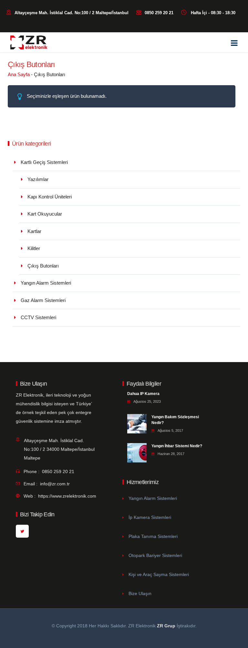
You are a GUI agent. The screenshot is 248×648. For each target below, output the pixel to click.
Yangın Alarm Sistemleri (46, 283)
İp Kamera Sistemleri (150, 517)
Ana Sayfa (19, 74)
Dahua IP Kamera (143, 393)
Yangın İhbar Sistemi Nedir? (176, 446)
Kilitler (33, 248)
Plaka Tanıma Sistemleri (153, 536)
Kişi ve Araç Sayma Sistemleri (159, 574)
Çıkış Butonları (43, 265)
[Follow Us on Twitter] (22, 531)
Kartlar (34, 231)
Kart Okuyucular (44, 214)
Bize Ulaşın (140, 593)
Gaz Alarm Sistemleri (43, 300)
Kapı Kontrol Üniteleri (49, 196)
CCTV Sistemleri (38, 317)
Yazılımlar (37, 179)
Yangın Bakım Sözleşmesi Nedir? (175, 420)
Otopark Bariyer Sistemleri (155, 555)
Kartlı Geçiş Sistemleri (44, 162)
